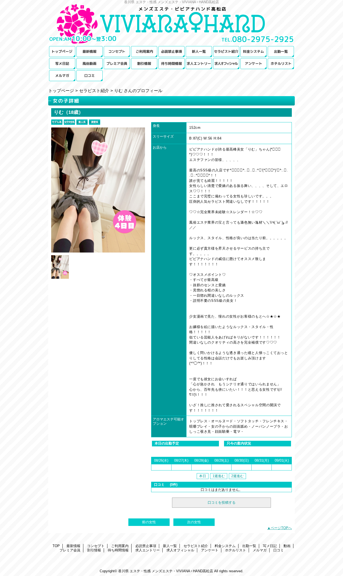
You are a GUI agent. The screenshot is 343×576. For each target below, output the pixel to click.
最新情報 (89, 52)
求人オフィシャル (226, 64)
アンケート (253, 64)
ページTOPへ (281, 528)
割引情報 (144, 64)
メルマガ (62, 76)
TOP (62, 52)
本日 (202, 476)
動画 (89, 64)
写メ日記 (62, 64)
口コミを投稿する (222, 502)
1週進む (218, 476)
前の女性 (149, 522)
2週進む (237, 476)
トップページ (61, 90)
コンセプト (117, 52)
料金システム (253, 52)
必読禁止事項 (171, 52)
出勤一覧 (280, 52)
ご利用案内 (144, 52)
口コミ (89, 76)
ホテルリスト (280, 64)
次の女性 (194, 522)
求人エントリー (198, 64)
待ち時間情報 (171, 64)
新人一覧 (198, 52)
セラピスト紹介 (226, 52)
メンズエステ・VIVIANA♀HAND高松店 (171, 25)
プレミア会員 (117, 64)
